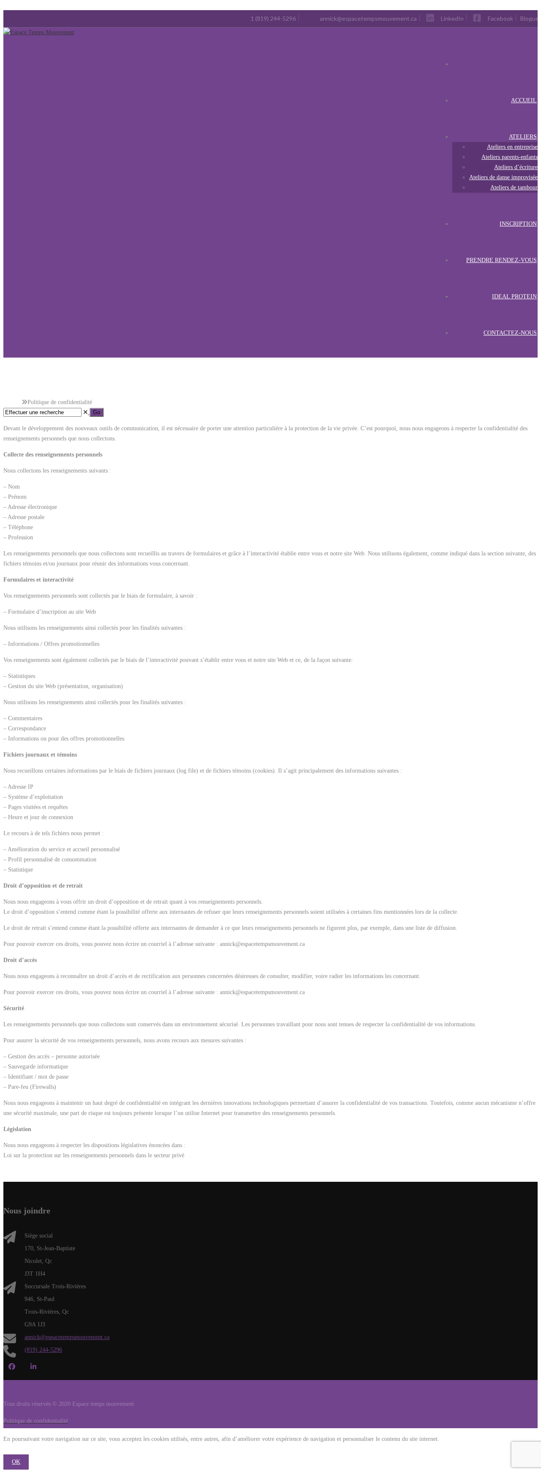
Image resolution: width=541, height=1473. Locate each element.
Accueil (12, 402)
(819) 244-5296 (43, 1350)
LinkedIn (33, 1366)
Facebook (11, 1366)
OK (16, 1462)
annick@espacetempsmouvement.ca (67, 1337)
